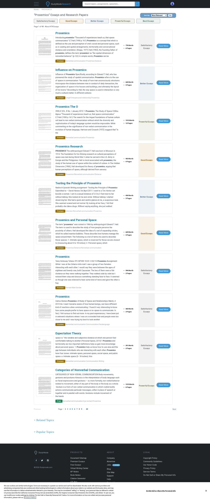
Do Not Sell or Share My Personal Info (161, 491)
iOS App (73, 482)
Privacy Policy (149, 468)
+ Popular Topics (44, 431)
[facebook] (37, 462)
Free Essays (75, 465)
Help (109, 479)
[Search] (137, 4)
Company (111, 458)
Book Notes (75, 475)
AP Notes (74, 472)
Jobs (109, 465)
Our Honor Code (150, 465)
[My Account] (173, 4)
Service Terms (149, 472)
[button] (36, 4)
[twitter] (43, 462)
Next (174, 409)
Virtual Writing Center (79, 468)
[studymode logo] (62, 4)
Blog (109, 469)
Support (110, 476)
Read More (163, 46)
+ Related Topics (44, 420)
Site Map (110, 472)
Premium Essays (77, 461)
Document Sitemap (78, 458)
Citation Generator (78, 478)
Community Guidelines (152, 461)
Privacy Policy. (30, 497)
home (36, 9)
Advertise (111, 461)
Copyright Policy (150, 458)
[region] (105, 491)
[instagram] (48, 462)
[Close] (206, 490)
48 (87, 409)
